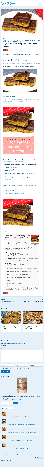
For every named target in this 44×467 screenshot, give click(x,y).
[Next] (41, 321)
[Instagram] (38, 458)
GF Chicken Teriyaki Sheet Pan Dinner (22, 416)
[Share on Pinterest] (5, 50)
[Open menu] (42, 3)
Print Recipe (35, 244)
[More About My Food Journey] (22, 385)
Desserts (9, 40)
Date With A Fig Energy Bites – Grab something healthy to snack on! (22, 432)
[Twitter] (42, 458)
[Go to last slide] (3, 321)
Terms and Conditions (11, 454)
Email (17, 365)
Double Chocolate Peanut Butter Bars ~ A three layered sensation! (22, 424)
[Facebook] (35, 458)
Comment (3, 348)
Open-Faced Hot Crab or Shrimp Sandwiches (33, 300)
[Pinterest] (40, 458)
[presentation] (11, 317)
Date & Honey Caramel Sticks (11, 191)
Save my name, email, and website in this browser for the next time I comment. (17, 368)
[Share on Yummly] (7, 50)
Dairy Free (5, 40)
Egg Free (13, 40)
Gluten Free (18, 40)
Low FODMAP (24, 40)
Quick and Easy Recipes (31, 40)
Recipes (38, 40)
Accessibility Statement (24, 454)
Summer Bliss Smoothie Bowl (22, 448)
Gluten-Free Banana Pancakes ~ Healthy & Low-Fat (22, 440)
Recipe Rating (4, 345)
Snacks (4, 41)
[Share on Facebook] (4, 50)
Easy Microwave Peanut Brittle (11, 188)
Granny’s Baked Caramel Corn (11, 190)
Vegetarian (20, 41)
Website (32, 365)
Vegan (8, 41)
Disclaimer (18, 454)
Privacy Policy (4, 454)
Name (3, 365)
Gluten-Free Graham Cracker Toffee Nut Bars (14, 193)
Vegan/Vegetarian (13, 41)
